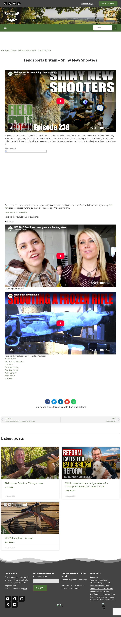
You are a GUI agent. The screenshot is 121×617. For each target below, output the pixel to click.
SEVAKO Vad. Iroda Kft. (14, 361)
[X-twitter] (10, 3)
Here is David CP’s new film (16, 212)
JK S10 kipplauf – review (19, 538)
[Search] (114, 27)
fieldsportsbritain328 (27, 50)
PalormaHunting (11, 367)
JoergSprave (10, 375)
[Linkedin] (15, 605)
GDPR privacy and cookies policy (102, 594)
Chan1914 (9, 364)
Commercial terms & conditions (101, 588)
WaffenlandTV (10, 373)
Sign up (40, 588)
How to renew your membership (102, 597)
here (25, 588)
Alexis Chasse (10, 358)
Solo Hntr (9, 378)
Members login (87, 4)
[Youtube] (14, 3)
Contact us (94, 577)
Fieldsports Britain (8, 50)
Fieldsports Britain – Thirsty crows (24, 483)
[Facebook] (5, 3)
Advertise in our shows (98, 580)
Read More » (9, 487)
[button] (48, 28)
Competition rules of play (99, 591)
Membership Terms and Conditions (103, 600)
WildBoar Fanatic (12, 370)
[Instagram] (19, 3)
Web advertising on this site (100, 583)
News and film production (99, 586)
